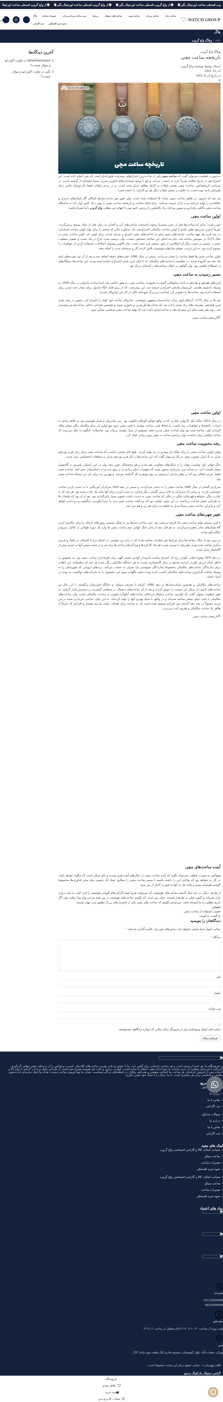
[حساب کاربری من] (16, 19)
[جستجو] (26, 19)
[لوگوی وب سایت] (200, 19)
